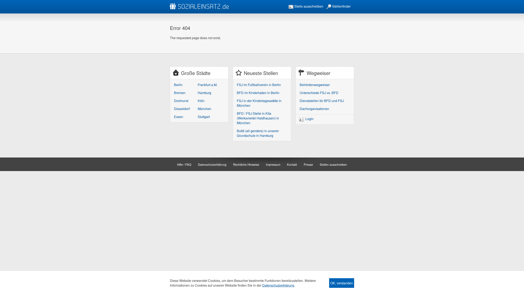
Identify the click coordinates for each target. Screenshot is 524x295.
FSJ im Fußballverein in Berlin (259, 84)
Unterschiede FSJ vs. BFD (319, 92)
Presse (308, 164)
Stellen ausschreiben (333, 164)
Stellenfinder (341, 6)
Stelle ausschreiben (308, 6)
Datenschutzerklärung (212, 164)
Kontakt (292, 164)
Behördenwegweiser (315, 84)
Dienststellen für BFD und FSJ (322, 100)
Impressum (273, 164)
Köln (201, 100)
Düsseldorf (182, 108)
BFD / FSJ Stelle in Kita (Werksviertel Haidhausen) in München (258, 118)
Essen (178, 116)
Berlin (178, 84)
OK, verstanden (341, 283)
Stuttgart (204, 116)
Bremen (179, 92)
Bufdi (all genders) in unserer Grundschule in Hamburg (258, 133)
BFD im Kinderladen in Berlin (258, 92)
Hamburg (204, 92)
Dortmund (181, 100)
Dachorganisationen (314, 108)
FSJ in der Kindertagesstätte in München (259, 103)
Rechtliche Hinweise (246, 164)
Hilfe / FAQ (184, 164)
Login (309, 118)
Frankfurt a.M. (207, 84)
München (204, 108)
